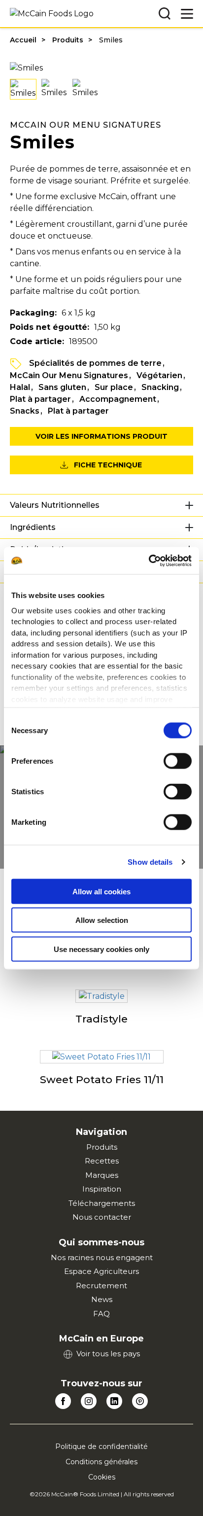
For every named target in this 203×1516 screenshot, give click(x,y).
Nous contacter (101, 1217)
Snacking (160, 387)
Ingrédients (33, 527)
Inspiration (101, 1189)
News (101, 1299)
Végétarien (159, 375)
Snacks (24, 411)
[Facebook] (63, 1401)
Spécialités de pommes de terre (95, 363)
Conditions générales (101, 1461)
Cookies (101, 1477)
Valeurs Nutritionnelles (55, 505)
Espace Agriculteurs (101, 1271)
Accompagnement (117, 399)
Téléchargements (101, 1203)
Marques (101, 1175)
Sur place (114, 387)
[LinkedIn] (114, 1401)
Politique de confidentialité (101, 1446)
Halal (20, 387)
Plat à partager (40, 399)
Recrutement (101, 1285)
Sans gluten (62, 387)
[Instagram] (89, 1401)
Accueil (23, 39)
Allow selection (101, 920)
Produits (67, 39)
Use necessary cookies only (101, 949)
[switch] (178, 761)
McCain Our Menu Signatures (69, 375)
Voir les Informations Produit (101, 436)
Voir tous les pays (108, 1353)
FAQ (101, 1313)
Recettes (102, 1160)
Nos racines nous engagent (102, 1257)
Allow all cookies (101, 891)
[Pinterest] (140, 1401)
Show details (150, 861)
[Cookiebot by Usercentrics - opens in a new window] (148, 560)
